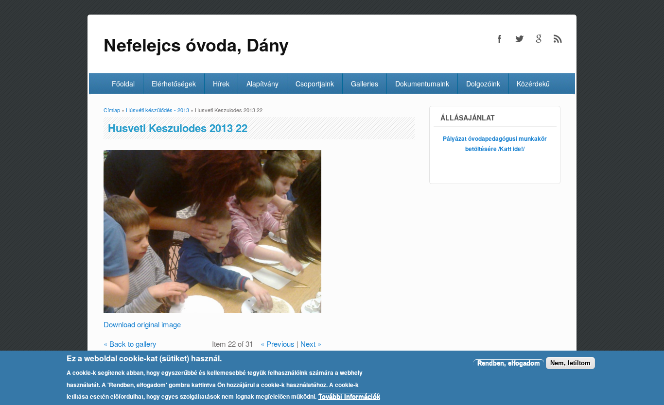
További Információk (349, 396)
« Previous (278, 343)
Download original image (142, 324)
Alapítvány (262, 83)
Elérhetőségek (174, 83)
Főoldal (123, 83)
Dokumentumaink (422, 83)
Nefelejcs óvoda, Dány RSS (558, 39)
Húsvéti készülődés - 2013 (157, 110)
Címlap (112, 110)
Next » (310, 343)
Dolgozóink (483, 83)
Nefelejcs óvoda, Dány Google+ (538, 39)
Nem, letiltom (570, 363)
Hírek (221, 83)
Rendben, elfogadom (508, 363)
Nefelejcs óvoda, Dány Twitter (519, 39)
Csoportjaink (315, 83)
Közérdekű (533, 83)
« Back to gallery (130, 343)
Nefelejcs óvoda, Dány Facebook (499, 39)
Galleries (364, 83)
